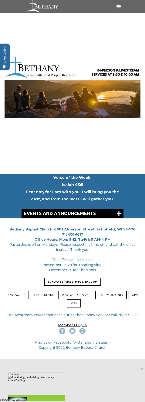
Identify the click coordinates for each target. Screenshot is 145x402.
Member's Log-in (72, 325)
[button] (43, 295)
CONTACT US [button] (15, 295)
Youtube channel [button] (77, 295)
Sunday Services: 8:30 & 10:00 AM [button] (72, 281)
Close (4, 400)
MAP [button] (73, 303)
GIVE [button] (135, 295)
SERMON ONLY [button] (112, 295)
